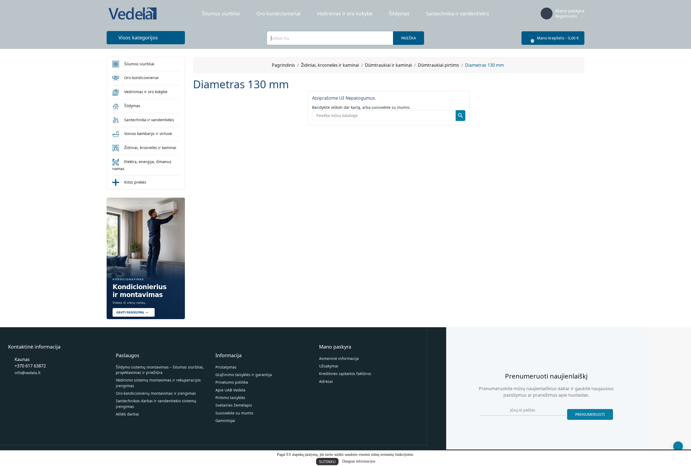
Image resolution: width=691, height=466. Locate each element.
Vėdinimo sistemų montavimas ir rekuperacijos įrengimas (158, 382)
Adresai (326, 381)
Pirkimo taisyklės (230, 397)
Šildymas (399, 13)
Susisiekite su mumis (234, 413)
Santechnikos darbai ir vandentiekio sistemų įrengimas (156, 403)
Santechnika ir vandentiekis (457, 13)
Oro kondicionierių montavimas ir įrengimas (156, 393)
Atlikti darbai (127, 414)
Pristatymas (225, 367)
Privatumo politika (231, 382)
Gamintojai (225, 420)
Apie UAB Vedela (230, 390)
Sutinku (327, 461)
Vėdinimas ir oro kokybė (344, 13)
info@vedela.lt (27, 372)
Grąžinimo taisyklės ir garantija (243, 374)
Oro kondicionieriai (278, 13)
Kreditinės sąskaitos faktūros (345, 373)
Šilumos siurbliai (221, 13)
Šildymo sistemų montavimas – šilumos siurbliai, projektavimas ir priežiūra (160, 369)
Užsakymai (328, 366)
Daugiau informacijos (358, 461)
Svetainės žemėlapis (233, 405)
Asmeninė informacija (339, 358)
